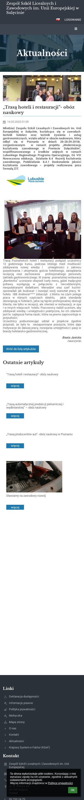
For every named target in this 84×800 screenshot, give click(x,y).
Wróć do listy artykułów (21, 349)
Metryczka (15, 715)
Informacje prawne (21, 703)
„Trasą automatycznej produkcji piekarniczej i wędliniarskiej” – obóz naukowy (34, 405)
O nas (12, 728)
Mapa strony (17, 722)
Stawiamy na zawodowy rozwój (26, 495)
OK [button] (73, 790)
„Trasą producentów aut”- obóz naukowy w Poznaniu (39, 434)
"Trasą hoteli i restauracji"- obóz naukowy (32, 374)
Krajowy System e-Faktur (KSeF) (29, 747)
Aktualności (16, 741)
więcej (15, 385)
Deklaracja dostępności (24, 696)
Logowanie (73, 19)
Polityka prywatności (22, 709)
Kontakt (14, 734)
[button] (58, 19)
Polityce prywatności (60, 783)
